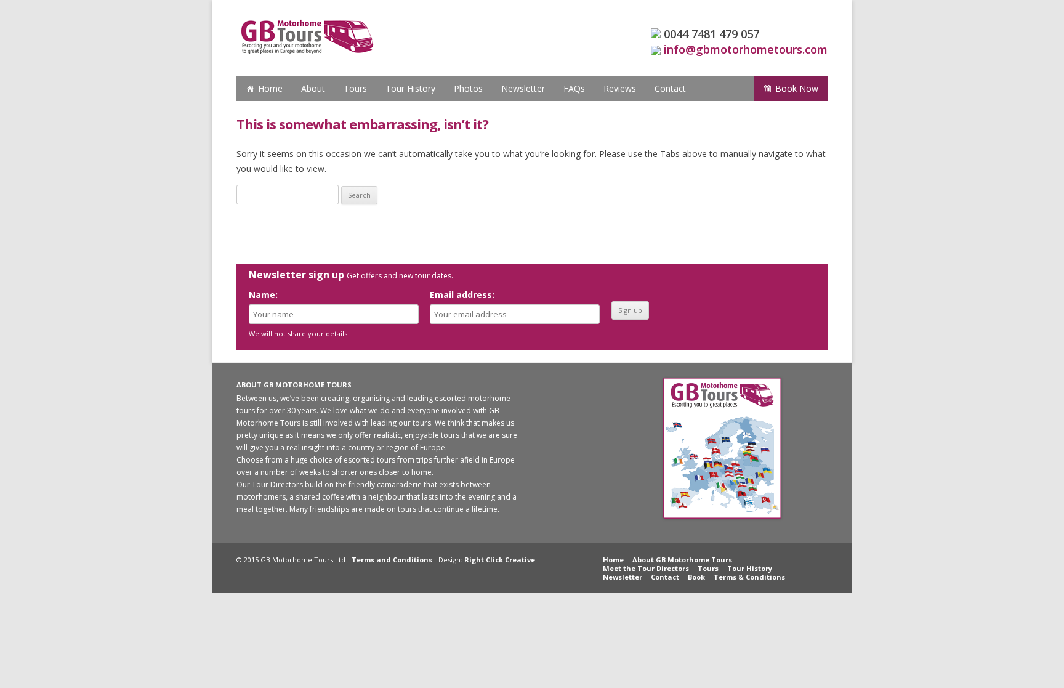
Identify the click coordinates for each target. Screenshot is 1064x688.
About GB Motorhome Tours (682, 559)
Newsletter (523, 88)
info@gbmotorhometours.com (746, 49)
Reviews (619, 88)
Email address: (462, 295)
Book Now (796, 88)
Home (270, 88)
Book (696, 576)
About (313, 88)
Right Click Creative (499, 559)
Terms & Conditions (749, 576)
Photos (468, 88)
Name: (263, 295)
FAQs (574, 88)
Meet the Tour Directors (646, 568)
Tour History (410, 88)
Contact (670, 88)
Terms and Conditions (392, 559)
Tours (355, 88)
